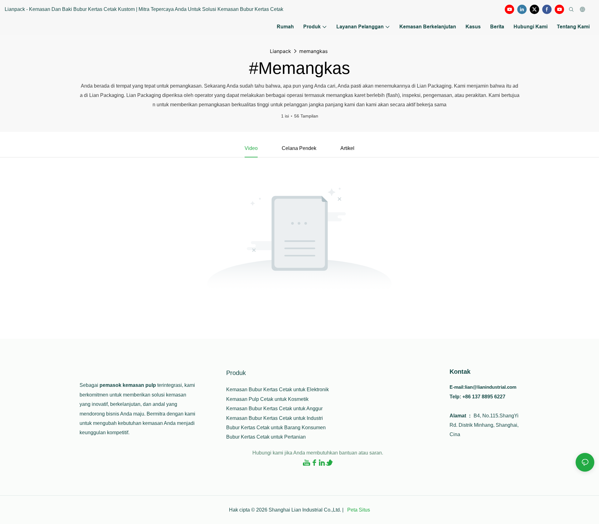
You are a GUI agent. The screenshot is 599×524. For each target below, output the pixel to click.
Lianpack (280, 51)
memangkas (313, 51)
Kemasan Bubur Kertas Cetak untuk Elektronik (277, 389)
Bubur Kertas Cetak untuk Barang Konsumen (276, 427)
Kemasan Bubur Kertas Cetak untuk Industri (274, 418)
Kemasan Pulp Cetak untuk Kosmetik (267, 399)
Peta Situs (358, 509)
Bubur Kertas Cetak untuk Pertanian (266, 437)
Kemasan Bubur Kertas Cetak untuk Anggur (274, 408)
